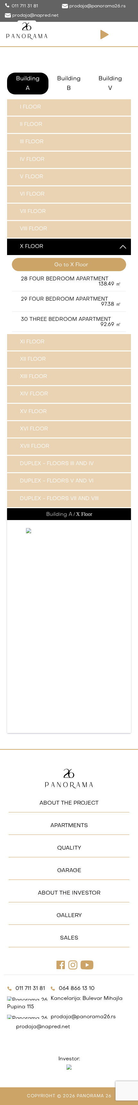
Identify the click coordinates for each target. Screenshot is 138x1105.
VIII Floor (33, 229)
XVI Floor (34, 429)
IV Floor (32, 159)
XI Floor (32, 342)
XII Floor (33, 359)
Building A (27, 83)
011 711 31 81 (25, 6)
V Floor (31, 177)
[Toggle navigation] (124, 35)
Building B (69, 83)
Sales (69, 938)
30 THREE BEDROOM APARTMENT (71, 322)
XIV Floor (34, 394)
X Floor (31, 246)
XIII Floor (33, 376)
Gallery (69, 915)
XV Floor (33, 411)
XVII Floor (34, 446)
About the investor (69, 893)
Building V (110, 83)
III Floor (32, 142)
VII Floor (33, 211)
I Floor (30, 107)
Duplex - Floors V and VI (56, 481)
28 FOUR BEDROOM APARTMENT (71, 282)
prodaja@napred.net (34, 15)
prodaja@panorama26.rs (97, 6)
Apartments (69, 825)
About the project (69, 803)
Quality (69, 848)
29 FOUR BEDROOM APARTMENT (71, 302)
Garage (69, 870)
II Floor (31, 124)
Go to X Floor (71, 265)
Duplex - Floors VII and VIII (59, 498)
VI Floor (32, 194)
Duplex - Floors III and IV (57, 463)
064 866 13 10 (77, 988)
